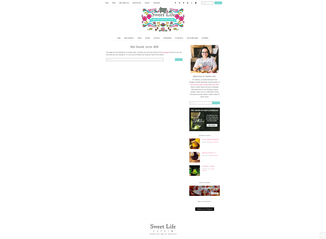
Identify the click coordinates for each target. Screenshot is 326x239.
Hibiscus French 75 (208, 153)
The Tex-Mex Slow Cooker (199, 84)
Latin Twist (215, 84)
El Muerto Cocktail (208, 166)
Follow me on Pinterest (204, 209)
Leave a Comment (214, 142)
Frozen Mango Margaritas (210, 139)
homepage (165, 52)
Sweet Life (163, 19)
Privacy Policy (172, 234)
